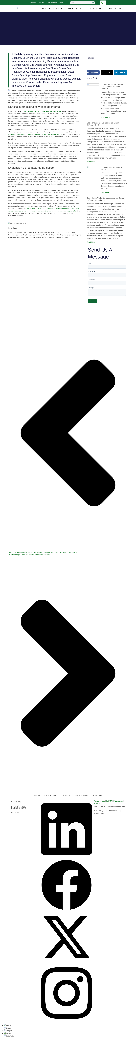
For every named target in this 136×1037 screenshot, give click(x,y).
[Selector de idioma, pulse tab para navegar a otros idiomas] (103, 2)
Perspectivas (97, 9)
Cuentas (46, 9)
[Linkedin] (66, 858)
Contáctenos (116, 9)
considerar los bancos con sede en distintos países (42, 111)
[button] (93, 72)
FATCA (109, 801)
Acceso (61, 2)
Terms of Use (99, 801)
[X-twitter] (66, 962)
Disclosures (118, 801)
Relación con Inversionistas (48, 2)
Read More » (105, 117)
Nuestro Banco (77, 9)
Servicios (59, 9)
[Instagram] (66, 1022)
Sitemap (97, 804)
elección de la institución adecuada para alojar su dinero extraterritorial (35, 134)
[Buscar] (93, 2)
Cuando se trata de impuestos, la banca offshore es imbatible (105, 199)
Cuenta (66, 795)
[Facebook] (66, 910)
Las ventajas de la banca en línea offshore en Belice (103, 124)
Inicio (37, 795)
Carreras (33, 2)
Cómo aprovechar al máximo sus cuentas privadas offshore (113, 86)
